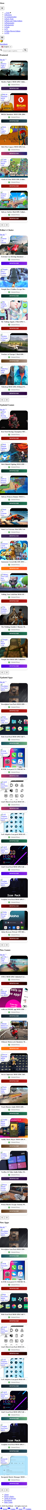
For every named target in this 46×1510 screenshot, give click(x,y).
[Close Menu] (2, 8)
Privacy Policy (9, 1496)
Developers (8, 1500)
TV (6, 29)
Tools (6, 27)
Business (8, 15)
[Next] (7, 225)
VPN (6, 33)
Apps (7, 13)
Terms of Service (10, 1498)
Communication (10, 17)
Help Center (8, 1502)
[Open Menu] (2, 37)
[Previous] (2, 225)
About (6, 1495)
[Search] (25, 50)
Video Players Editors (12, 31)
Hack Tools (8, 19)
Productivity (9, 25)
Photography (9, 23)
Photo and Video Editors (13, 21)
